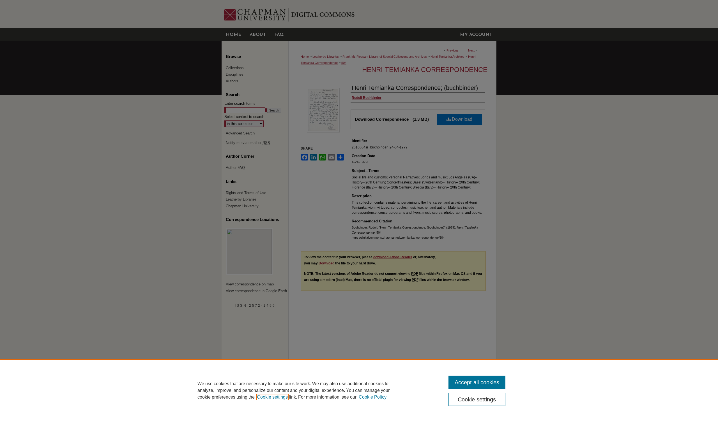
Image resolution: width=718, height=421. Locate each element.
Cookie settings (272, 397)
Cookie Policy (372, 397)
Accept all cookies (477, 382)
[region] (359, 390)
